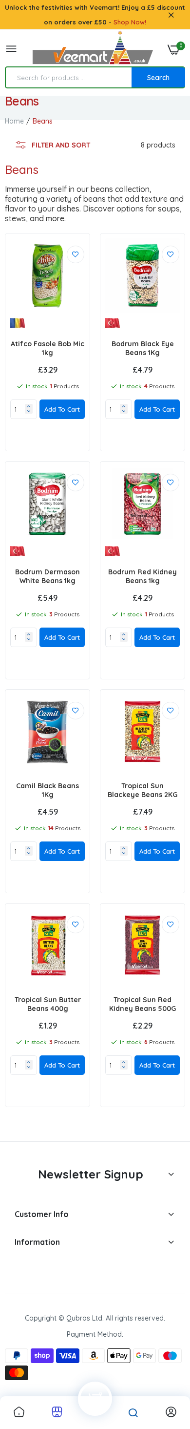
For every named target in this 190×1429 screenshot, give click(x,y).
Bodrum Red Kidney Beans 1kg (142, 576)
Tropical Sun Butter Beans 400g (48, 1004)
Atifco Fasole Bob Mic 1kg (47, 348)
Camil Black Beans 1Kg (47, 790)
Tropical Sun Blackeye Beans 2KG (142, 790)
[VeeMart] (92, 49)
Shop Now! (130, 22)
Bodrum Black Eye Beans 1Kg (143, 348)
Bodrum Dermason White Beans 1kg (47, 576)
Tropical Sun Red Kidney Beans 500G (142, 1004)
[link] (75, 254)
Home (14, 121)
